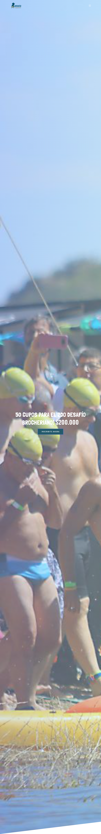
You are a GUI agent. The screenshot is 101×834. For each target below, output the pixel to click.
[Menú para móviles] (90, 5)
